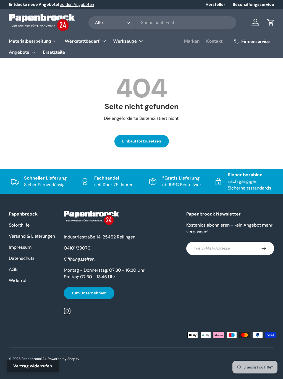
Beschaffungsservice (253, 4)
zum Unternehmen (89, 292)
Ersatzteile (54, 52)
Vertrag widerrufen (32, 366)
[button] (271, 22)
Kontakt (214, 41)
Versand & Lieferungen (32, 236)
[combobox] (162, 22)
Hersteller (215, 4)
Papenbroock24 (34, 359)
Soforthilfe (19, 225)
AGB (13, 269)
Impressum (20, 247)
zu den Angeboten (77, 4)
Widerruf (18, 280)
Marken (192, 41)
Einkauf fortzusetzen (141, 141)
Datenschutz (21, 258)
